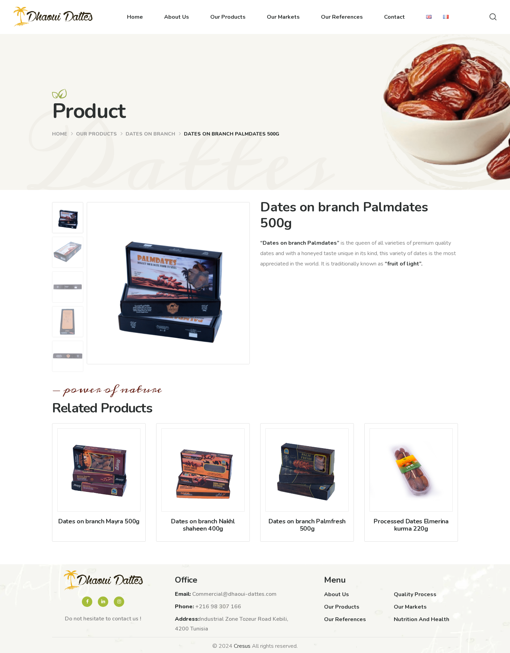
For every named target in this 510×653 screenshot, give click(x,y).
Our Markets (283, 17)
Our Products (228, 17)
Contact (394, 17)
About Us (176, 17)
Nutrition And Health (421, 619)
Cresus (242, 646)
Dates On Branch (150, 134)
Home (135, 17)
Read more (99, 483)
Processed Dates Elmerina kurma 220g (411, 525)
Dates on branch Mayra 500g (98, 521)
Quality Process (415, 594)
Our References (342, 17)
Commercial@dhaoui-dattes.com (234, 594)
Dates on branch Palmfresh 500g (307, 525)
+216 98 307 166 (218, 606)
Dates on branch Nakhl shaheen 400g (203, 525)
